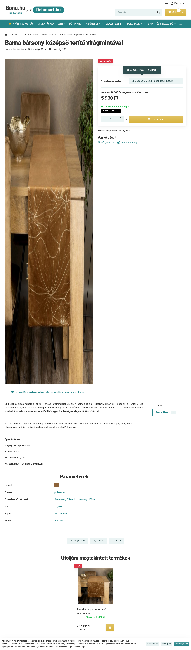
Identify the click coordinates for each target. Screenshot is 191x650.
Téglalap (58, 506)
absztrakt (59, 520)
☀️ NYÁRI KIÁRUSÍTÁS (21, 23)
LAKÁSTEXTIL (113, 23)
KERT (60, 23)
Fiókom (178, 3)
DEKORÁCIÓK (134, 23)
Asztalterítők (32, 34)
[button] (183, 12)
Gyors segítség (129, 142)
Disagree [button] (166, 644)
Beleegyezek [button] (182, 644)
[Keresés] (158, 12)
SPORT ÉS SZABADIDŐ (160, 23)
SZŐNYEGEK (93, 23)
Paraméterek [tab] (164, 412)
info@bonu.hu (108, 142)
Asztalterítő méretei (111, 81)
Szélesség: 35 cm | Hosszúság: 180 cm (75, 499)
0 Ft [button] (176, 12)
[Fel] (121, 117)
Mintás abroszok (49, 34)
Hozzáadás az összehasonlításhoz (68, 392)
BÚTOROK (75, 23)
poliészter (59, 492)
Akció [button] (105, 61)
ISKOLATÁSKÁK (45, 23)
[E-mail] (166, 3)
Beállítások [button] (152, 644)
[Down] (121, 120)
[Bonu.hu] (34, 10)
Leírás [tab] (158, 405)
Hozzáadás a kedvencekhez (29, 392)
